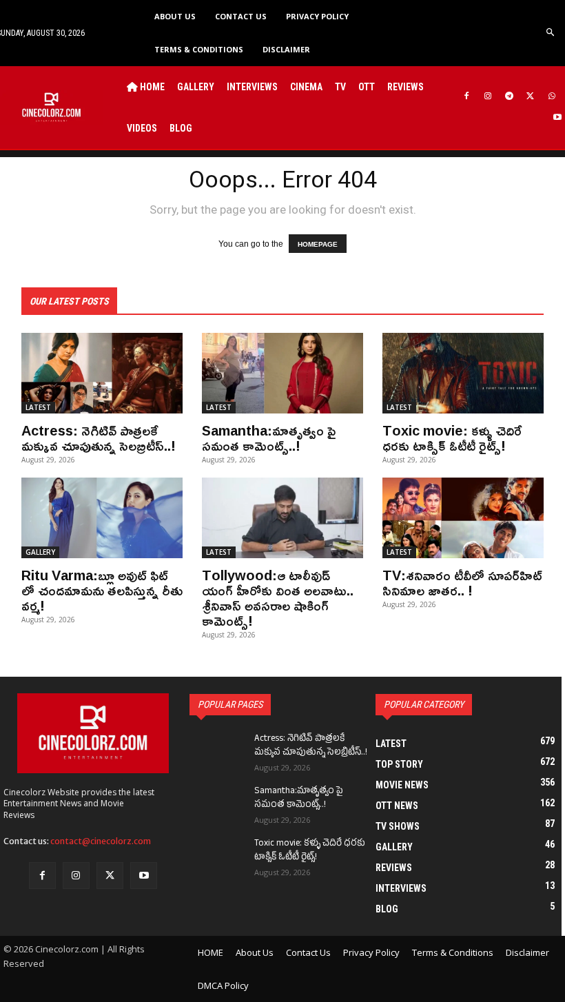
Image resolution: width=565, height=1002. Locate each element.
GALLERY (40, 552)
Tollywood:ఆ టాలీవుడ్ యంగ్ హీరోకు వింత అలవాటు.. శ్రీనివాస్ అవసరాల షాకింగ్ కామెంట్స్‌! (277, 597)
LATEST (38, 407)
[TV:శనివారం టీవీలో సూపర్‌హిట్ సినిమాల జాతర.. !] (463, 518)
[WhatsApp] (551, 97)
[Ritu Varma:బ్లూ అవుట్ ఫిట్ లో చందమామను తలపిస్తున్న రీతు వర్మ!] (102, 518)
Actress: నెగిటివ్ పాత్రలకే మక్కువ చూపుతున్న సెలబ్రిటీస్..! (98, 437)
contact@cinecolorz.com (100, 841)
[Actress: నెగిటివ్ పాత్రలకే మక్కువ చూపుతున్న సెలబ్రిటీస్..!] (102, 373)
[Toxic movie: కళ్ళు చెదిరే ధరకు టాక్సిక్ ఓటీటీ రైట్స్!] (463, 373)
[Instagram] (488, 97)
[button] (551, 32)
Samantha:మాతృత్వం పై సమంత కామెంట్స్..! (269, 437)
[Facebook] (467, 97)
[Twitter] (530, 97)
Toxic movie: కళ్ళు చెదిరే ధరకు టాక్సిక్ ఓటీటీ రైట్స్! (452, 437)
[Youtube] (557, 118)
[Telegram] (509, 97)
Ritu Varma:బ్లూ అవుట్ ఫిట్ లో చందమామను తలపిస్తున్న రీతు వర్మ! (102, 590)
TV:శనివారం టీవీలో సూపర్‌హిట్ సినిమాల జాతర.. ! (462, 582)
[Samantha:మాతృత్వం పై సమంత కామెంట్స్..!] (282, 373)
